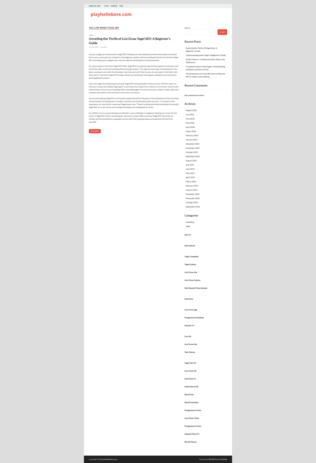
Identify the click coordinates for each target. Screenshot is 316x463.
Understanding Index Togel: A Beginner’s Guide (206, 55)
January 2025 (191, 190)
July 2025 (190, 165)
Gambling (114, 6)
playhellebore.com (111, 14)
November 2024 (193, 198)
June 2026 (190, 118)
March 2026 (191, 131)
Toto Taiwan (190, 352)
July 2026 (190, 114)
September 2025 (193, 156)
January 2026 (191, 139)
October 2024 (192, 202)
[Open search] (226, 24)
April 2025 (190, 177)
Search (187, 28)
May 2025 (190, 173)
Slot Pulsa (189, 299)
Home (106, 6)
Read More (94, 130)
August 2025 (191, 160)
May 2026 (190, 123)
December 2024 (192, 194)
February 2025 (192, 185)
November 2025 (193, 148)
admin (105, 47)
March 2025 (191, 181)
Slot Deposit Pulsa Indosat (196, 288)
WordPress (213, 459)
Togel (121, 6)
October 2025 (192, 152)
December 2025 (192, 144)
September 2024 (193, 206)
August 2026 (191, 110)
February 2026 (192, 135)
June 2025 (190, 169)
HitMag (224, 459)
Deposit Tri (189, 325)
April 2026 (190, 127)
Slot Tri (188, 235)
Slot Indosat (190, 245)
